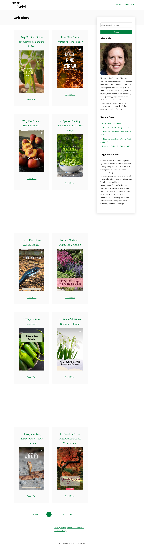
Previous (34, 514)
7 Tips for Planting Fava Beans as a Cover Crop (70, 125)
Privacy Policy (60, 528)
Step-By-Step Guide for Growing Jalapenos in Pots (31, 41)
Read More (31, 99)
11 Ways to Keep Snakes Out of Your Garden (32, 438)
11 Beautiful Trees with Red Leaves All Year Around (70, 438)
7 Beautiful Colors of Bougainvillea (116, 146)
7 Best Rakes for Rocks (110, 123)
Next (71, 514)
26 (63, 514)
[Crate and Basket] (19, 5)
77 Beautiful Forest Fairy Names (114, 127)
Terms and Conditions (75, 528)
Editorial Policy (60, 531)
